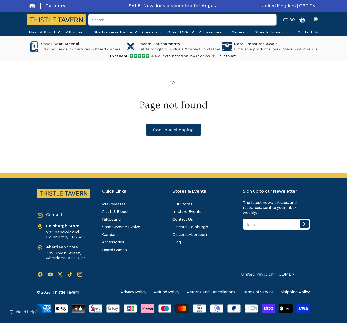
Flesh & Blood (115, 211)
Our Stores (182, 204)
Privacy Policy (133, 292)
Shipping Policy (295, 292)
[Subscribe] (304, 224)
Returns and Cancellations (211, 292)
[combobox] (182, 19)
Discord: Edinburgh (190, 227)
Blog (176, 242)
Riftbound (111, 219)
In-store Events (186, 211)
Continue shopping (173, 129)
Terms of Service (258, 292)
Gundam (110, 234)
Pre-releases (114, 204)
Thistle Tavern (65, 292)
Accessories (113, 242)
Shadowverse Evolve (121, 227)
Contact (54, 214)
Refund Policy (166, 292)
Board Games (114, 250)
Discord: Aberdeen (189, 234)
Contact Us (182, 219)
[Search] (270, 20)
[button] (302, 20)
